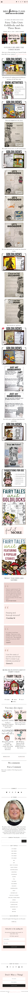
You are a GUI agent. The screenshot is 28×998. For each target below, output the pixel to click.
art (14, 862)
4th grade (14, 855)
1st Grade (7, 19)
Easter (14, 876)
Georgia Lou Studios (14, 992)
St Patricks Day (14, 902)
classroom (14, 874)
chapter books (14, 869)
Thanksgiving (14, 904)
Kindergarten (14, 888)
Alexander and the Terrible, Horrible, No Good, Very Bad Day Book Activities (7, 745)
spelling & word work (14, 897)
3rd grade (14, 853)
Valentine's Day (14, 906)
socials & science (14, 895)
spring (14, 899)
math (14, 890)
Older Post (21, 756)
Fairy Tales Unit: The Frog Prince (20, 723)
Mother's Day (14, 892)
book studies (19, 19)
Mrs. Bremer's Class (15, 991)
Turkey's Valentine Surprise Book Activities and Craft (8, 725)
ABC (14, 860)
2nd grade (13, 19)
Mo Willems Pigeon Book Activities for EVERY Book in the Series (20, 745)
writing (14, 911)
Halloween (14, 883)
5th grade (14, 858)
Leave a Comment (20, 31)
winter (14, 909)
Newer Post (6, 756)
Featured (14, 881)
